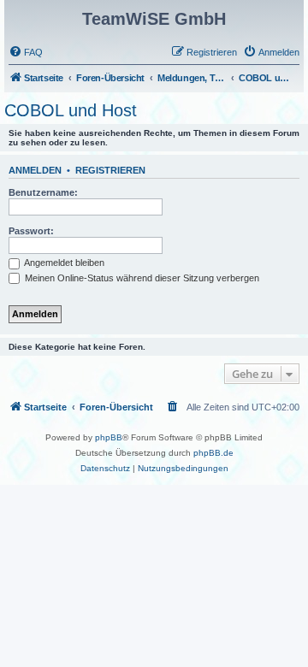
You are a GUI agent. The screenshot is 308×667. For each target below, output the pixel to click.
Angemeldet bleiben (63, 262)
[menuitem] (26, 52)
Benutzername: (43, 192)
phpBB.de (213, 452)
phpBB (108, 437)
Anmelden (35, 170)
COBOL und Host (70, 110)
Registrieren (110, 170)
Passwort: (31, 231)
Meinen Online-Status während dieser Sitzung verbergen (140, 278)
